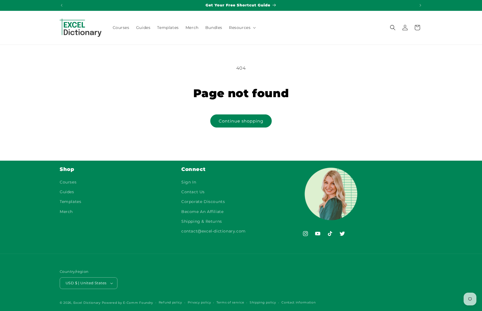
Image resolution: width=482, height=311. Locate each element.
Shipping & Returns (201, 221)
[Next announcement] (420, 5)
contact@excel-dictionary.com (213, 231)
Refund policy (170, 302)
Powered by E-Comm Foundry (127, 303)
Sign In (188, 182)
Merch (66, 211)
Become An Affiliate (202, 211)
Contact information (298, 302)
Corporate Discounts (203, 201)
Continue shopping (241, 121)
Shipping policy (263, 302)
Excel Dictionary (87, 303)
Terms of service (230, 302)
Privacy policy (199, 302)
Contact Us (193, 192)
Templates (70, 201)
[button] (242, 27)
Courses (68, 182)
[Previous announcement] (62, 5)
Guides (67, 192)
